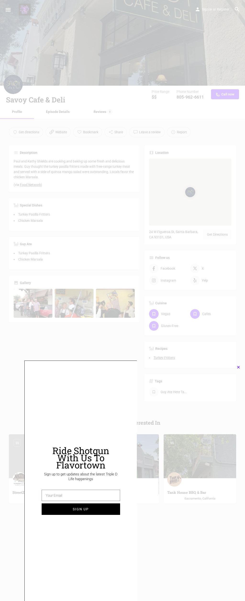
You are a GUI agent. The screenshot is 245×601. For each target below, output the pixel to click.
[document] (122, 300)
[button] (238, 367)
